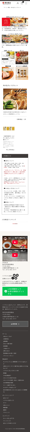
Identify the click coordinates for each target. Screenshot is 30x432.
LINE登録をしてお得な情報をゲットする (16, 291)
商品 (9, 7)
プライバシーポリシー (8, 355)
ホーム (5, 7)
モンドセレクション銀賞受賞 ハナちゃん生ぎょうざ (15, 363)
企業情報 (14, 324)
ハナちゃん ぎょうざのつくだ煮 (10, 370)
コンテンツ (6, 416)
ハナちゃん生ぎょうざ (8, 400)
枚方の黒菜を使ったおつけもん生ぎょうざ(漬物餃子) (15, 391)
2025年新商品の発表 (8, 382)
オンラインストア (8, 395)
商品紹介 (5, 359)
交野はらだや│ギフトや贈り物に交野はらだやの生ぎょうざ (15, 367)
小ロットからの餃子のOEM (9, 378)
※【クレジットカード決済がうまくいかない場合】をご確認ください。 (14, 197)
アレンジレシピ (7, 421)
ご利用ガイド (6, 348)
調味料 (4, 410)
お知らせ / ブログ (7, 336)
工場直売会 (6, 339)
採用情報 (5, 346)
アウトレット (6, 412)
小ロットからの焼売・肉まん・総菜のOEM (13, 380)
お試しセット (6, 405)
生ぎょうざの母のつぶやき (9, 423)
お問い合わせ (6, 351)
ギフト (4, 403)
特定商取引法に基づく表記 (9, 353)
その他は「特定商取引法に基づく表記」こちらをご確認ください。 (14, 210)
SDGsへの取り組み (7, 343)
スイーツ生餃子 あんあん (9, 385)
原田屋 (4, 373)
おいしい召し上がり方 (8, 418)
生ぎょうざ (5, 398)
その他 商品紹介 (7, 375)
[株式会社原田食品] (8, 3)
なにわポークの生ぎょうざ (9, 387)
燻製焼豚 (5, 407)
